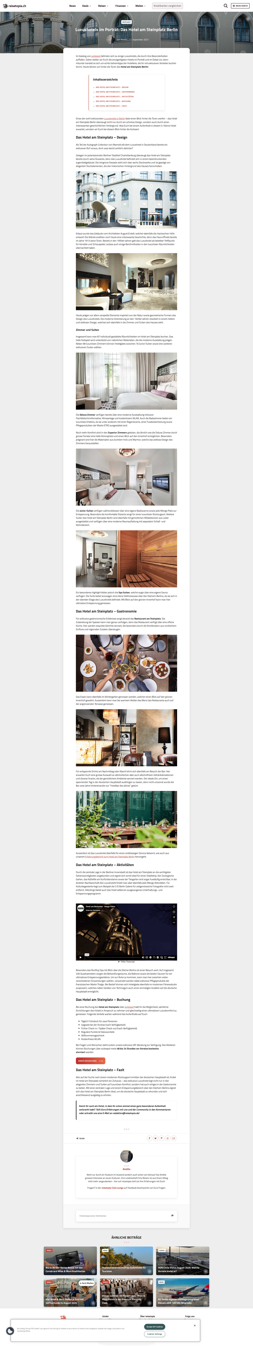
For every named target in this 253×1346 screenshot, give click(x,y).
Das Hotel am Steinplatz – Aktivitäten (115, 96)
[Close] (195, 1325)
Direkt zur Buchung (87, 1060)
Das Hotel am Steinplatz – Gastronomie (115, 91)
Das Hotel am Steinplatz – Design (112, 87)
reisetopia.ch (17, 5)
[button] (10, 1331)
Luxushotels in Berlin (114, 118)
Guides (162, 1250)
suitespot (96, 56)
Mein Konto (242, 5)
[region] (105, 1330)
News (72, 6)
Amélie (124, 39)
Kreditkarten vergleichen (167, 6)
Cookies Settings (154, 1334)
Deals (49, 1250)
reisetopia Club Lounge (112, 1187)
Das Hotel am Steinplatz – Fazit (111, 106)
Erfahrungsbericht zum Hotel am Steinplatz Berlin (109, 856)
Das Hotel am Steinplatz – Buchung (113, 101)
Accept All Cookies (155, 1326)
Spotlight (126, 22)
